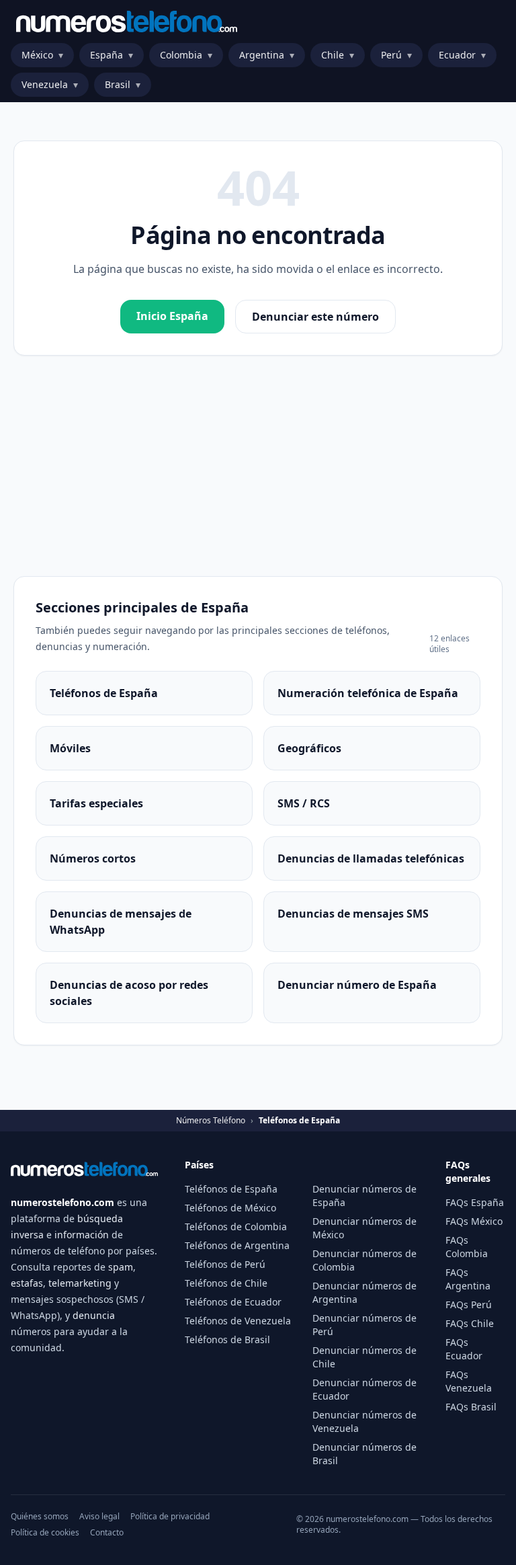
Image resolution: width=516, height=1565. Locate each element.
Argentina (266, 54)
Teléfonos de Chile (226, 1283)
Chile (337, 54)
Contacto (107, 1532)
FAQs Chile (469, 1323)
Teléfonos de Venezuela (238, 1320)
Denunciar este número (315, 316)
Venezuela (50, 84)
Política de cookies (45, 1532)
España (111, 54)
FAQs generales (467, 1171)
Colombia (186, 54)
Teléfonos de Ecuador (233, 1301)
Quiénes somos (40, 1516)
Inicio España (172, 316)
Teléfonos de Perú (225, 1264)
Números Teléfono (210, 1120)
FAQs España (474, 1202)
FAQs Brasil (471, 1406)
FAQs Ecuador (463, 1349)
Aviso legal (99, 1516)
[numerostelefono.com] (127, 21)
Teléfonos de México (230, 1207)
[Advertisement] (258, 466)
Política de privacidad (170, 1516)
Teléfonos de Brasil (227, 1339)
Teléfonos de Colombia (236, 1226)
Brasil (122, 84)
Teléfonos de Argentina (237, 1245)
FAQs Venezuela (468, 1381)
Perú (396, 54)
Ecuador (462, 54)
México (42, 54)
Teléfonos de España (231, 1188)
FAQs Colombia (466, 1247)
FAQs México (474, 1221)
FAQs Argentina (467, 1279)
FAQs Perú (468, 1304)
